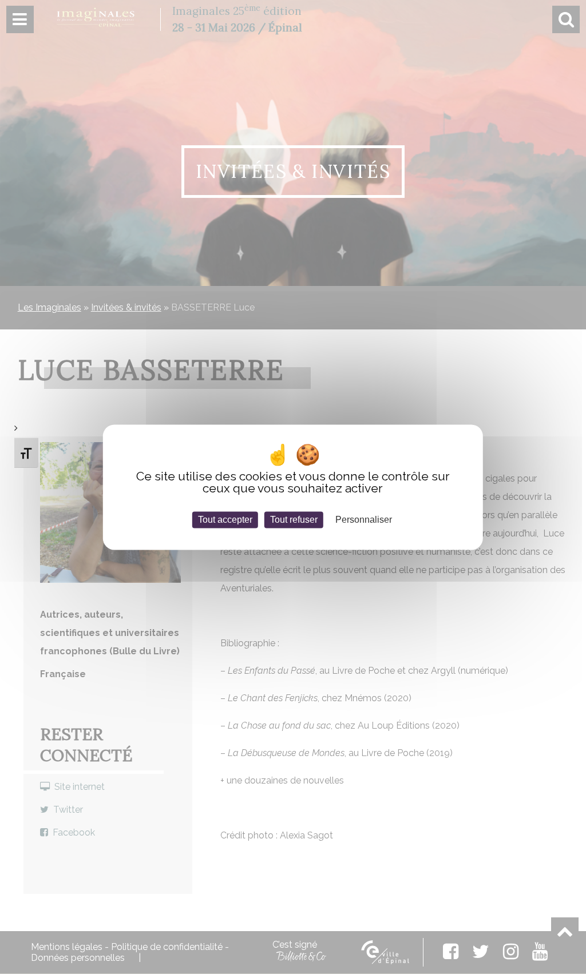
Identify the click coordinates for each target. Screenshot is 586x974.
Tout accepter (225, 519)
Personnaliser (363, 519)
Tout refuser (294, 519)
